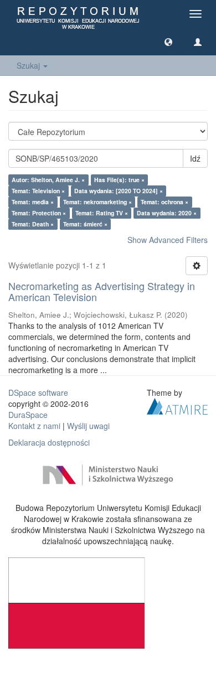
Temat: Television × (38, 191)
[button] (168, 41)
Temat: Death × (33, 224)
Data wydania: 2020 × (167, 213)
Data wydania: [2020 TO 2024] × (118, 191)
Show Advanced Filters (167, 239)
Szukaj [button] (29, 65)
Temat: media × (33, 202)
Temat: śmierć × (85, 224)
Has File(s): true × (119, 179)
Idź (195, 158)
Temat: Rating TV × (101, 213)
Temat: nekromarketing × (97, 202)
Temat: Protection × (39, 213)
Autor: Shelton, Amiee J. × (48, 179)
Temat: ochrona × (164, 202)
